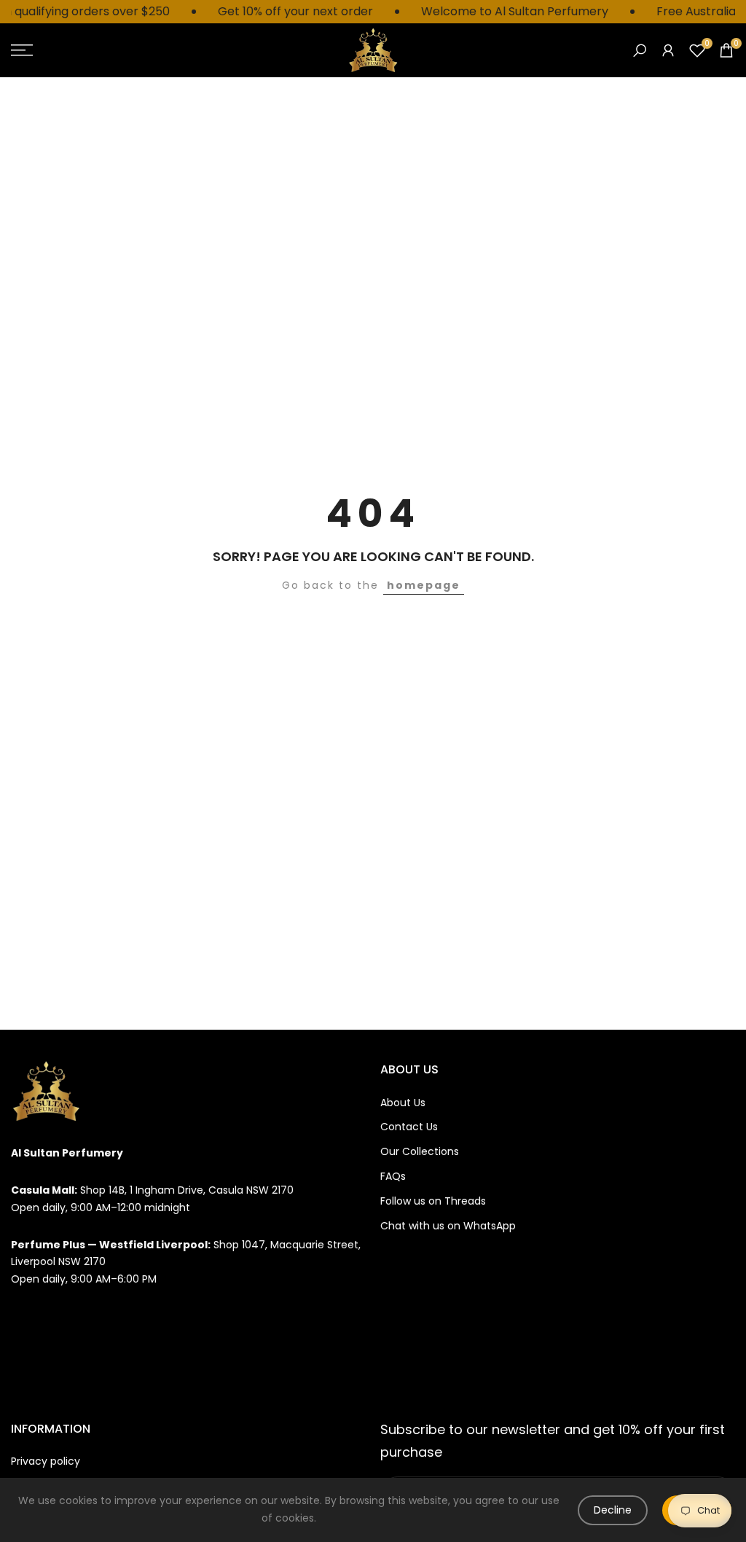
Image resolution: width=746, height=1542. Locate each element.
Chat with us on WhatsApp (448, 1225)
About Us (402, 1102)
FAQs (393, 1176)
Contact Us (409, 1126)
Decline (613, 1510)
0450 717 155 (42, 1353)
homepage (423, 585)
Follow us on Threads (433, 1201)
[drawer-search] (640, 50)
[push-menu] (22, 50)
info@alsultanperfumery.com (86, 1316)
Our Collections (419, 1151)
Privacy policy (45, 1461)
